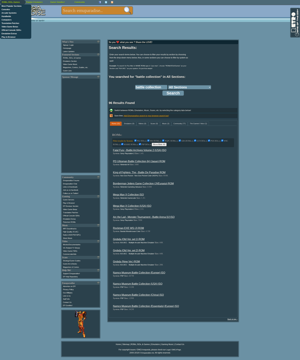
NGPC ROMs (171, 141)
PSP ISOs (146, 144)
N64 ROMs (156, 141)
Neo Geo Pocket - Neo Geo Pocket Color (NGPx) (139, 176)
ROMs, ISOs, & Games (72, 58)
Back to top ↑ (233, 319)
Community (80, 2)
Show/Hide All (159, 144)
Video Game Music (70, 64)
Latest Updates (69, 51)
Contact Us (67, 302)
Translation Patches (10, 23)
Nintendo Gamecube (128, 198)
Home (118, 344)
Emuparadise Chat (70, 184)
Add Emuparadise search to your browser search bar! (146, 116)
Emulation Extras (9, 34)
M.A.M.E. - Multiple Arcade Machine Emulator (137, 242)
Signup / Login (68, 45)
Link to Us (67, 296)
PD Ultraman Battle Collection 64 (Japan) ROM (139, 161)
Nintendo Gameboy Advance (131, 187)
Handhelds (6, 16)
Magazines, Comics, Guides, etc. (75, 67)
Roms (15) (116, 123)
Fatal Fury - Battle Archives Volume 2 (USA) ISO (139, 150)
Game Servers (68, 200)
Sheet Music (67, 238)
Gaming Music (167, 344)
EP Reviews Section (70, 206)
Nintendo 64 (124, 164)
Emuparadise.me (147, 353)
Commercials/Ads (69, 254)
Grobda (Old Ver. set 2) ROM (129, 250)
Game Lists (67, 71)
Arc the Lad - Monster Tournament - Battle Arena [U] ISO (144, 217)
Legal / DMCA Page (173, 350)
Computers (7, 20)
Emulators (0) (129, 123)
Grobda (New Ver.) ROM (126, 261)
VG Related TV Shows (71, 248)
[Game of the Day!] (295, 22)
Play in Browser (9, 37)
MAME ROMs (131, 144)
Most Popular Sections (12, 6)
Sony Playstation (126, 220)
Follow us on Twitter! (70, 193)
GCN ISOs (202, 141)
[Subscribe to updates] (112, 2)
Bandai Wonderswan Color (130, 231)
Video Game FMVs (70, 251)
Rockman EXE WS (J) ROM (128, 228)
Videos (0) (142, 123)
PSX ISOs (215, 141)
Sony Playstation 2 (127, 153)
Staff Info (66, 299)
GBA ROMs (187, 141)
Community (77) (179, 123)
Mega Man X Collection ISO (128, 194)
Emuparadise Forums (71, 180)
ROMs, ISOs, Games (11, 2)
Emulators (155, 344)
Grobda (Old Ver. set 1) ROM (129, 239)
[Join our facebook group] (100, 2)
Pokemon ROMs (69, 222)
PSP (122, 276)
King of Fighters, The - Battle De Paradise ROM (139, 172)
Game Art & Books (70, 264)
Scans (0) (154, 123)
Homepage (67, 48)
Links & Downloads (70, 187)
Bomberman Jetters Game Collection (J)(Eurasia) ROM (143, 183)
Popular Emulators (34, 2)
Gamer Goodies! (57, 2)
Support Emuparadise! (71, 273)
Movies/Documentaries (71, 245)
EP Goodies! (67, 305)
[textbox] (97, 10)
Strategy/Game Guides (71, 261)
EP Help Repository (70, 277)
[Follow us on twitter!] (106, 2)
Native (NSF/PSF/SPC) (72, 235)
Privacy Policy (68, 289)
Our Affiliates (67, 293)
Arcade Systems (9, 13)
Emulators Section (70, 61)
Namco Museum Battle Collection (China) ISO (138, 295)
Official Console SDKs (11, 30)
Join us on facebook (70, 190)
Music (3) (165, 123)
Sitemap (125, 344)
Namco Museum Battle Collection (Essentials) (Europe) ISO (146, 306)
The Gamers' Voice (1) (198, 123)
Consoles (6, 9)
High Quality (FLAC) (70, 232)
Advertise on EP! (69, 286)
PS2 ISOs (142, 141)
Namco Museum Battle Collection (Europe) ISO (139, 272)
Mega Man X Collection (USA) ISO (132, 206)
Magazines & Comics (71, 267)
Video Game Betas (10, 27)
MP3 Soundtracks (70, 229)
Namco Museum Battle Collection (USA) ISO (137, 283)
